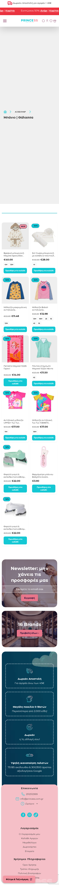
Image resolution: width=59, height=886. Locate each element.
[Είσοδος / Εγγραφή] (47, 20)
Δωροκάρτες (29, 846)
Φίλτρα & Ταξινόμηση (17, 879)
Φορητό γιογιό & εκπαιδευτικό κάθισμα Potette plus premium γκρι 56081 (15, 527)
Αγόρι (41, 10)
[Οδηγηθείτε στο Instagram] (29, 815)
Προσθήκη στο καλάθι (15, 270)
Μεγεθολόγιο (29, 842)
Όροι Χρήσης (29, 864)
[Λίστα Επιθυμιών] (50, 20)
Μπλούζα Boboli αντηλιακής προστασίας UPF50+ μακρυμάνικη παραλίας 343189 (43, 308)
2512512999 (32, 794)
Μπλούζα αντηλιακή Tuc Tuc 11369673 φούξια (42, 421)
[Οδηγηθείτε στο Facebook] (23, 815)
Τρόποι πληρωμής (29, 869)
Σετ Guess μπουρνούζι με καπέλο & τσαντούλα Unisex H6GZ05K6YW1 (43, 254)
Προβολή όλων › (29, 633)
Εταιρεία (29, 851)
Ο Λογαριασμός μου (29, 834)
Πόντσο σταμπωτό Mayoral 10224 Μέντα (42, 367)
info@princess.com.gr (31, 798)
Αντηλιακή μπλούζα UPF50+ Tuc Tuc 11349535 (13, 421)
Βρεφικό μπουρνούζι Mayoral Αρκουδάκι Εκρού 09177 (14, 254)
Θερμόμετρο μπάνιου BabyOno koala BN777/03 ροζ (42, 475)
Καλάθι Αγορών (29, 838)
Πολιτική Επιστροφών (29, 873)
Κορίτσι (7, 10)
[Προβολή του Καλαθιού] (54, 20)
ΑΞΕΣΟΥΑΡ (20, 112)
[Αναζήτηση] (43, 20)
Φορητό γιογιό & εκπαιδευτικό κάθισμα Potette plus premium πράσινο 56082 (15, 475)
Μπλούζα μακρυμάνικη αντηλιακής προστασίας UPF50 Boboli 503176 (15, 308)
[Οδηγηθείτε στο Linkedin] (36, 815)
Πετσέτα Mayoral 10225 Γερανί (15, 367)
